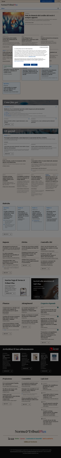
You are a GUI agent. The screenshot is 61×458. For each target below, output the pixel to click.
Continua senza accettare (44, 47)
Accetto (34, 64)
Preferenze (27, 64)
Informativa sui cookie (32, 56)
